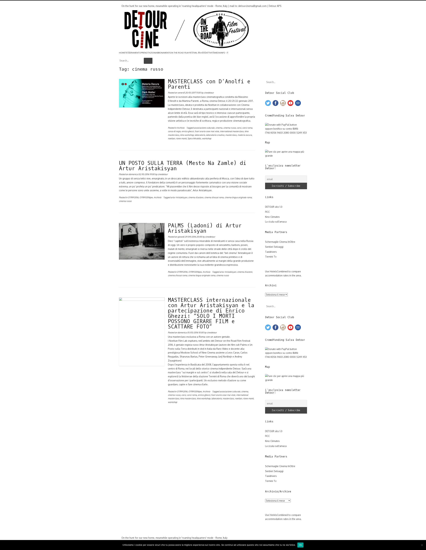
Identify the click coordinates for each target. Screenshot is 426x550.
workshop (206, 138)
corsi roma (247, 127)
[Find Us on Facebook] (120, 2)
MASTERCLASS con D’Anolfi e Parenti (209, 84)
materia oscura (245, 135)
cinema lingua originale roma (238, 197)
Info (223, 52)
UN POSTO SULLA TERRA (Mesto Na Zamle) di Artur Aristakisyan (182, 166)
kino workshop (187, 135)
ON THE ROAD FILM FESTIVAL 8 (184, 52)
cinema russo (229, 127)
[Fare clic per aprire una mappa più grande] (286, 155)
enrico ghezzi (188, 131)
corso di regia (174, 131)
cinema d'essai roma (214, 197)
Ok (300, 545)
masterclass (231, 135)
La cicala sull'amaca (276, 221)
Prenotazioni (148, 52)
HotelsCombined (279, 271)
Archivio (180, 127)
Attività (210, 52)
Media (217, 52)
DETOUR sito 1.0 (273, 206)
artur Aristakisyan (179, 197)
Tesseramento (133, 52)
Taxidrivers (271, 251)
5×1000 (202, 52)
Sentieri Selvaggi (274, 246)
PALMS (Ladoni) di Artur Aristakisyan (205, 228)
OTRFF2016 (133, 197)
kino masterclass (188, 398)
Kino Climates (272, 216)
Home (122, 52)
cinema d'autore (195, 197)
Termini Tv (270, 256)
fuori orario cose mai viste (207, 131)
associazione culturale (204, 127)
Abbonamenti (163, 52)
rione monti (181, 138)
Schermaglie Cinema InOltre (280, 241)
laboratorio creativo (215, 135)
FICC (267, 211)
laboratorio (200, 135)
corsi (239, 127)
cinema (218, 127)
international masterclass (232, 131)
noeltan (171, 138)
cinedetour (209, 92)
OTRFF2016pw (146, 197)
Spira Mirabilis (194, 138)
